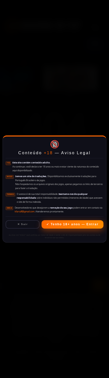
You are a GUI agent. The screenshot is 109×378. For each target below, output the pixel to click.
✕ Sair (22, 224)
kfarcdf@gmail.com (24, 211)
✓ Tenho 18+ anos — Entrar (72, 224)
